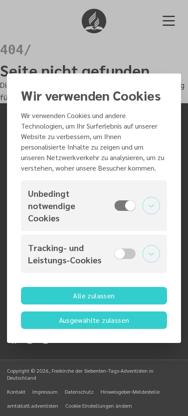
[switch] (125, 205)
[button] (94, 205)
